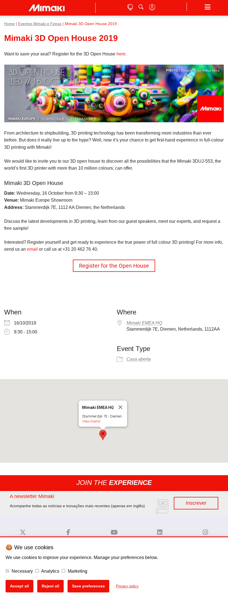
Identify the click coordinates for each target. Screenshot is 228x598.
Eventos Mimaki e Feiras (39, 24)
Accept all (19, 586)
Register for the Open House (114, 265)
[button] (114, 266)
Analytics (49, 571)
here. (122, 54)
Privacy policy (127, 586)
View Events (91, 421)
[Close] (120, 407)
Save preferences (88, 586)
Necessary (22, 571)
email (32, 249)
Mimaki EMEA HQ (144, 323)
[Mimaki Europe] (23, 532)
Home (9, 24)
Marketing (77, 571)
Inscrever (196, 503)
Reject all (50, 586)
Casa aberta (139, 359)
